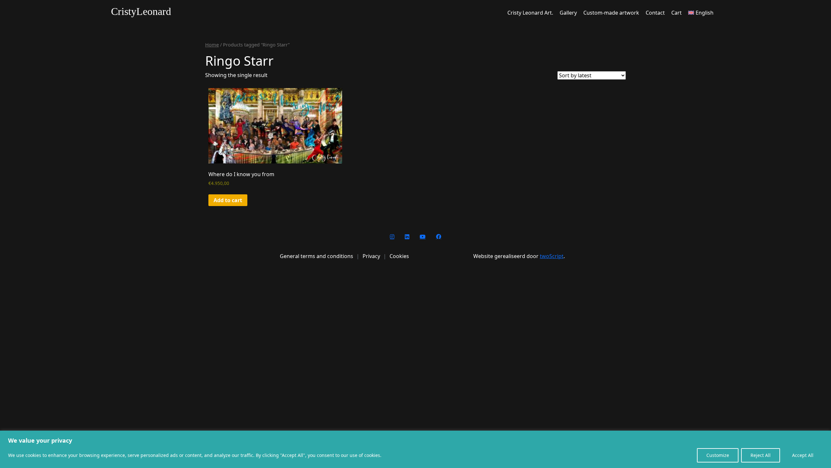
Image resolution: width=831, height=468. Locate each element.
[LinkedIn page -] (407, 236)
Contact (655, 12)
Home (212, 44)
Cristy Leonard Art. (530, 12)
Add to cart (228, 200)
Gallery (568, 12)
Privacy (371, 256)
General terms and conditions (316, 256)
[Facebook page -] (438, 236)
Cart (676, 12)
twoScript (552, 256)
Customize (717, 455)
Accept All (802, 455)
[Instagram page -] (392, 236)
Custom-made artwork (611, 12)
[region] (415, 449)
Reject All (760, 455)
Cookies (399, 256)
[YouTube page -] (423, 236)
